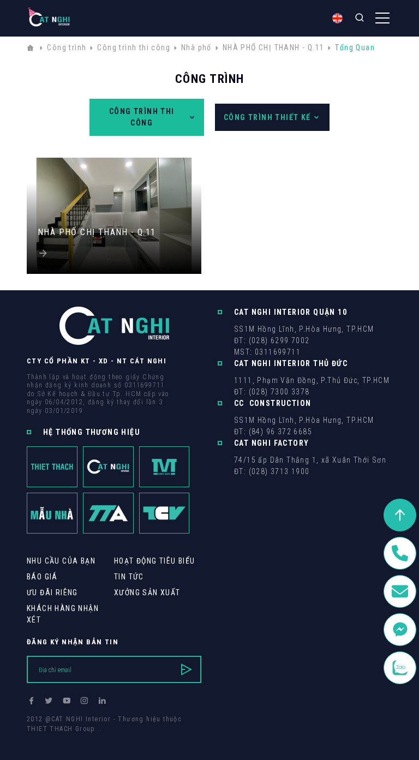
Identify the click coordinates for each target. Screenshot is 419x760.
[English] (337, 18)
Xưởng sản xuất (147, 592)
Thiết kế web (48, 739)
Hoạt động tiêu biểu (154, 560)
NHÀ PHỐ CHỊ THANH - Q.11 (97, 232)
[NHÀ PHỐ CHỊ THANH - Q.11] (114, 254)
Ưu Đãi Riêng (52, 592)
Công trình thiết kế (267, 117)
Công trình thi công (142, 117)
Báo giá (42, 576)
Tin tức (129, 576)
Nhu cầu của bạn (61, 560)
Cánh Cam (102, 739)
